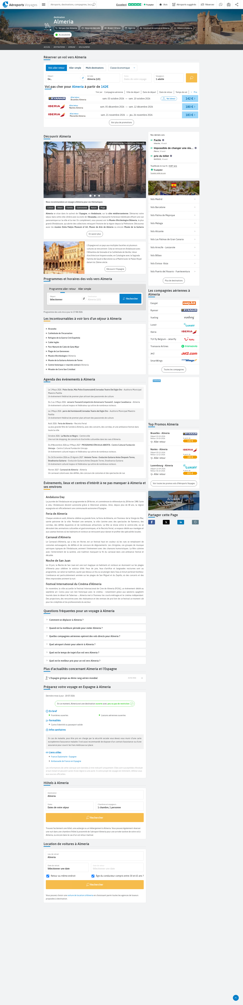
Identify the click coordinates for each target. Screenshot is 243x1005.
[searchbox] (73, 4)
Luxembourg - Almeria (161, 465)
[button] (66, 28)
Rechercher (132, 298)
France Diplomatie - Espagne (63, 757)
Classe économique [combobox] (120, 68)
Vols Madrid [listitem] (156, 199)
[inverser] (83, 78)
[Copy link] (195, 522)
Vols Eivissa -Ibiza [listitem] (159, 263)
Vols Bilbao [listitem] (156, 255)
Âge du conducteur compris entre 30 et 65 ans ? (120, 875)
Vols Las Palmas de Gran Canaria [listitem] (167, 239)
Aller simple (84, 288)
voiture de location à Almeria (80, 895)
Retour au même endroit (63, 875)
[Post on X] (166, 522)
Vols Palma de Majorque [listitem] (162, 215)
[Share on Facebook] (151, 522)
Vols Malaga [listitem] (156, 223)
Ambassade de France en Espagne (66, 761)
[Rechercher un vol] (191, 77)
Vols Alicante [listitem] (157, 231)
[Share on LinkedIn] (180, 522)
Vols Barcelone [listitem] (157, 207)
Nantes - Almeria (158, 449)
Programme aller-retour (62, 288)
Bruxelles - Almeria (160, 433)
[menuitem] (19, 4)
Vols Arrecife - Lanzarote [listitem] (162, 247)
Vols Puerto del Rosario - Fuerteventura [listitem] (170, 271)
